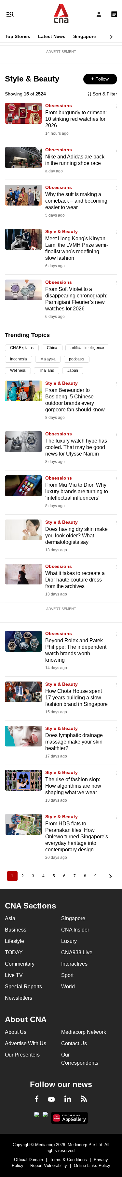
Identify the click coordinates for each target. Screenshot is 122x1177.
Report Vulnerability (48, 1165)
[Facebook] (36, 1099)
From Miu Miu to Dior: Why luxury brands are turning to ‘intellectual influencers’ (76, 491)
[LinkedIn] (67, 1100)
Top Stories (17, 36)
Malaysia (48, 359)
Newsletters (18, 998)
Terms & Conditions (68, 1159)
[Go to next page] (110, 876)
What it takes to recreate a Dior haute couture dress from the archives (75, 579)
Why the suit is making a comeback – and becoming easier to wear (76, 201)
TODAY (14, 952)
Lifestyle (14, 941)
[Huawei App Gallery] (69, 1118)
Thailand (46, 370)
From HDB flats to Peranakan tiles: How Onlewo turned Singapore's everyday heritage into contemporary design (76, 836)
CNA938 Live (76, 952)
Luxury (69, 941)
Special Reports (23, 986)
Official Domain (28, 1159)
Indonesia (18, 359)
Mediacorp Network (83, 1032)
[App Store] (45, 1116)
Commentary (19, 964)
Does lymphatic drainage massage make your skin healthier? (74, 741)
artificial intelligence (87, 347)
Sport (67, 975)
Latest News (51, 36)
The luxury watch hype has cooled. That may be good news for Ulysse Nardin (76, 447)
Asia (10, 918)
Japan (72, 370)
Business (15, 930)
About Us (15, 1032)
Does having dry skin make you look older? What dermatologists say (76, 535)
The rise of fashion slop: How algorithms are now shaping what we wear (73, 786)
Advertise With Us (25, 1043)
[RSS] (84, 1099)
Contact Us (74, 1043)
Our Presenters (22, 1055)
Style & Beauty (61, 231)
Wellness (18, 370)
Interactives (74, 964)
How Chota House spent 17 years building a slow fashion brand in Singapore (76, 697)
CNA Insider (75, 930)
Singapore (84, 36)
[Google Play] (36, 1116)
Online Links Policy (92, 1165)
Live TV (14, 975)
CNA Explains (22, 347)
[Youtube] (51, 1099)
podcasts (76, 359)
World (68, 986)
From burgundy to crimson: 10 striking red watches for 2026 (76, 119)
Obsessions (58, 105)
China (52, 347)
